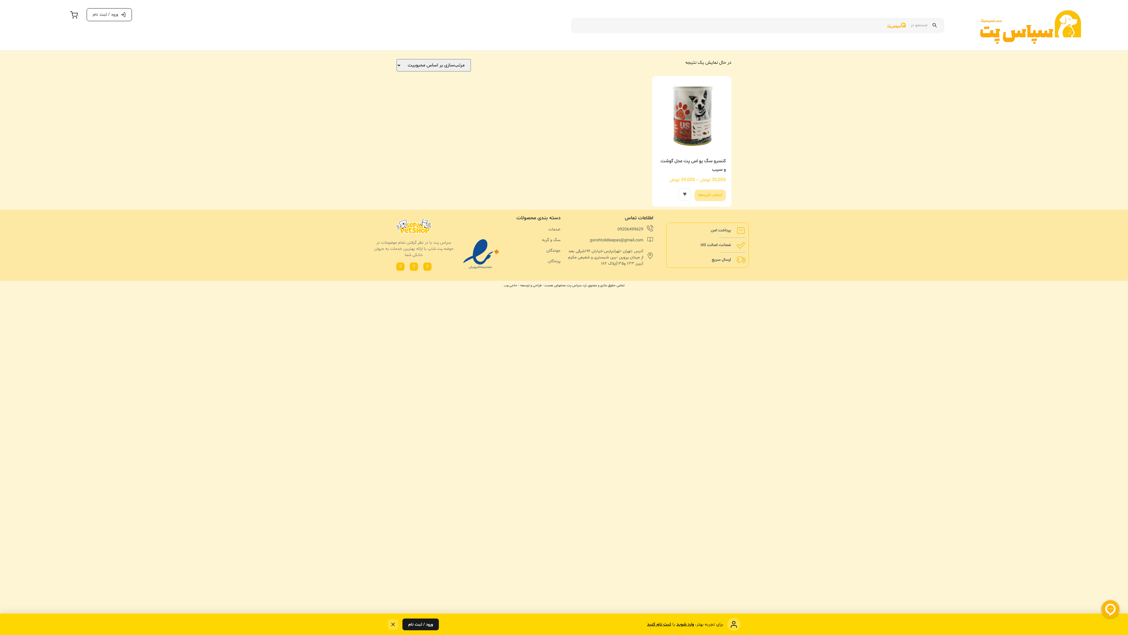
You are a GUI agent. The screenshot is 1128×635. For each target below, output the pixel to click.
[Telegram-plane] (400, 267)
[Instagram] (414, 267)
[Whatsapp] (427, 267)
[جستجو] (934, 25)
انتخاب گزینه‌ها (710, 195)
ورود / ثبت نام (420, 624)
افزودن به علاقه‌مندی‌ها (685, 194)
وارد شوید (685, 624)
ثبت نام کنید (659, 624)
